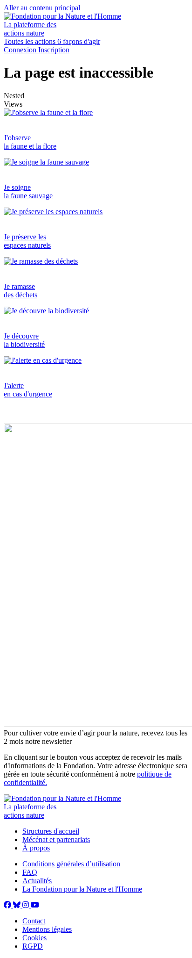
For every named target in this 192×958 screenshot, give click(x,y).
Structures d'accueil (50, 831)
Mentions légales (47, 929)
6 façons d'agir (78, 41)
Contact (33, 921)
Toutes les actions (30, 41)
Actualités (37, 881)
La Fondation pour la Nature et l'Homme (82, 889)
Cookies (34, 938)
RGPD (32, 946)
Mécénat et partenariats (56, 839)
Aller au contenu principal (42, 8)
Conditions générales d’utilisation (71, 864)
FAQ (29, 872)
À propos (36, 848)
